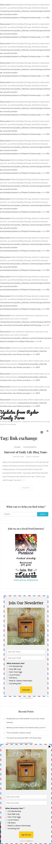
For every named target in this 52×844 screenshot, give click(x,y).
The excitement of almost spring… (19, 733)
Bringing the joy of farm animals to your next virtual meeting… (25, 721)
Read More (26, 488)
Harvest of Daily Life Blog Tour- (26, 452)
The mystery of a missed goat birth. (19, 743)
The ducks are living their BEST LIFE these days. (24, 738)
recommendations (29, 447)
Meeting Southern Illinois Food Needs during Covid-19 (25, 728)
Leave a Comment (32, 457)
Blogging (17, 447)
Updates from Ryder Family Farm (19, 414)
